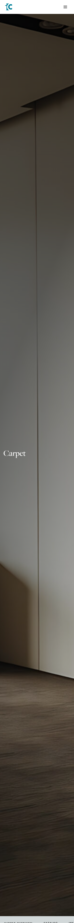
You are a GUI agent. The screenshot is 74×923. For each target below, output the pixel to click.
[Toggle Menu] (65, 6)
